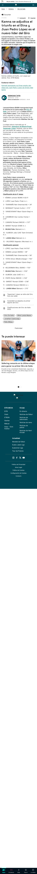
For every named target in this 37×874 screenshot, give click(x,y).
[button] (35, 350)
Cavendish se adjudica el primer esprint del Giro (18, 302)
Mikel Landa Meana (24, 315)
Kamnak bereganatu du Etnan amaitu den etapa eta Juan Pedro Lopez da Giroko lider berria (17, 88)
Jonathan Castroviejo (12, 319)
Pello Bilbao (8, 322)
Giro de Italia (9, 315)
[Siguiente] (33, 1)
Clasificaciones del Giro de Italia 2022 (18, 308)
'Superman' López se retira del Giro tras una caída (20, 295)
